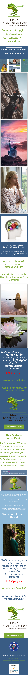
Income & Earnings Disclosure (18, 660)
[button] (14, 427)
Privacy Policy (10, 658)
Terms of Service (17, 658)
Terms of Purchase (7, 660)
